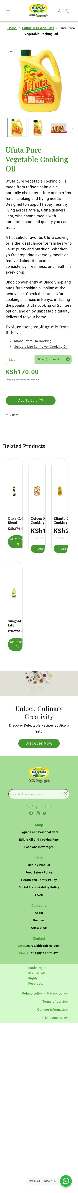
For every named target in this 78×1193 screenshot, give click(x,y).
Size (12, 360)
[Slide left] (3, 128)
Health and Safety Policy (39, 880)
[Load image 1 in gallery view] (16, 127)
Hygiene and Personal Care (39, 832)
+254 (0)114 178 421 (39, 953)
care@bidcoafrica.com (39, 945)
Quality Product (39, 865)
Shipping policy (56, 1018)
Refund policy (32, 993)
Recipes (39, 920)
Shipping (10, 379)
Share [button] (14, 415)
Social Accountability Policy (39, 887)
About (39, 912)
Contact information (52, 1010)
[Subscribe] (64, 794)
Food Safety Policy (39, 872)
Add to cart (16, 539)
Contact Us (39, 927)
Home (12, 28)
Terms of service (55, 1001)
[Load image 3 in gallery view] (58, 127)
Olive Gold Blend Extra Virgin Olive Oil (16, 520)
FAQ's (39, 894)
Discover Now (39, 743)
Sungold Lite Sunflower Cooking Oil (16, 623)
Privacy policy (57, 993)
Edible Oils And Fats (38, 28)
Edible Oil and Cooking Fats (39, 839)
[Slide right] (72, 128)
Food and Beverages (39, 847)
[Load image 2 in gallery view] (37, 127)
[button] (8, 10)
